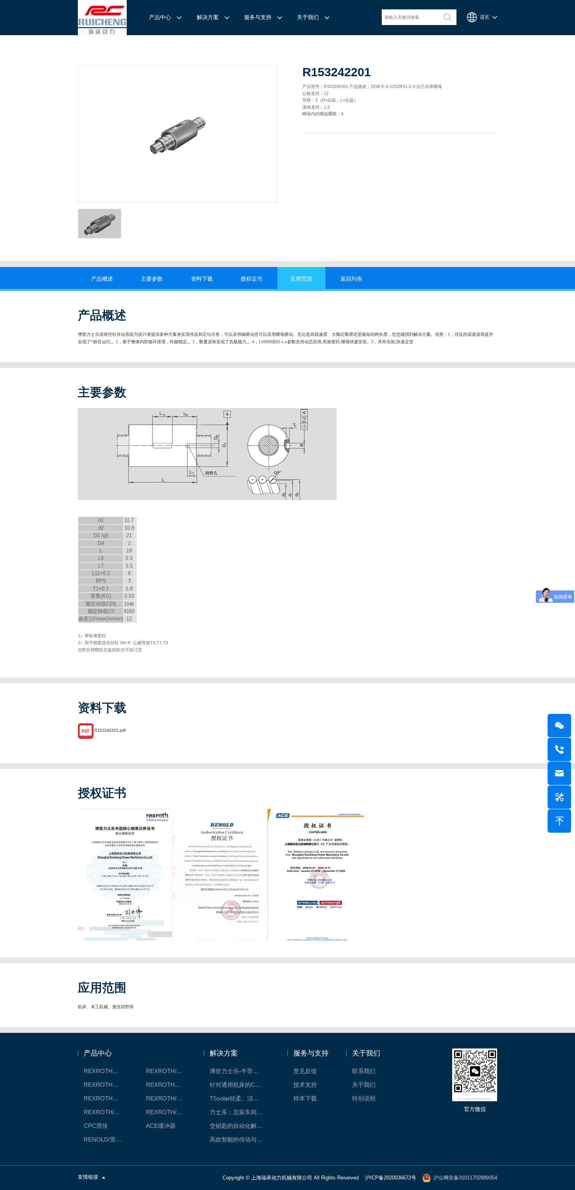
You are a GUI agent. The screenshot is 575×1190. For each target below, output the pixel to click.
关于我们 (308, 17)
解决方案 (208, 17)
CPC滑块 (96, 1125)
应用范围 (301, 279)
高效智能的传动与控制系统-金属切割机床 (241, 1139)
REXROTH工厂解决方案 (107, 1071)
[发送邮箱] (559, 773)
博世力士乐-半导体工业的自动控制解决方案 (241, 1071)
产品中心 (160, 17)
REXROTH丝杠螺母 (107, 1084)
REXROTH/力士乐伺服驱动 (169, 1112)
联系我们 (364, 1071)
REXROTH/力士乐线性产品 (169, 1071)
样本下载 (305, 1098)
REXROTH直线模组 (169, 1084)
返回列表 (351, 279)
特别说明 (364, 1098)
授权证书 (251, 279)
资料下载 (202, 279)
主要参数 (152, 279)
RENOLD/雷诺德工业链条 (107, 1139)
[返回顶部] (559, 821)
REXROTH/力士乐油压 (107, 1112)
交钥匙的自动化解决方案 (241, 1125)
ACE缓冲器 (161, 1125)
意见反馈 (305, 1071)
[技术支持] (559, 797)
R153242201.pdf (110, 730)
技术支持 (305, 1084)
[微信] (559, 725)
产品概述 (102, 279)
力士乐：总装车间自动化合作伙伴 (241, 1112)
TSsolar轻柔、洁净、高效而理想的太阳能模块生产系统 (241, 1098)
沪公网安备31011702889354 (465, 1178)
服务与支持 (257, 17)
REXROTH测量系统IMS (107, 1098)
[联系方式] (559, 749)
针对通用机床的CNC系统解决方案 (241, 1084)
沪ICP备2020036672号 (390, 1178)
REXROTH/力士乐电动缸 (169, 1098)
